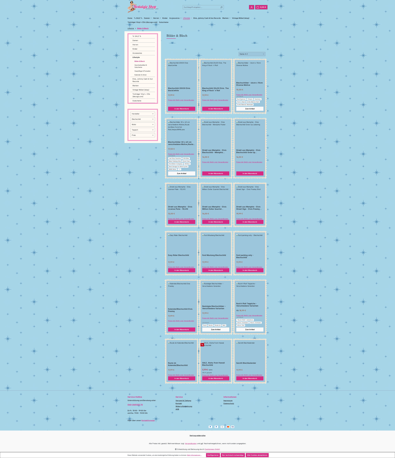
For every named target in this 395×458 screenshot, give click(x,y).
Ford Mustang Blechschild (214, 255)
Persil (205, 325)
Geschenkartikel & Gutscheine (141, 66)
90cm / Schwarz (255, 322)
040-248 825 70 (135, 405)
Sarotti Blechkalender (246, 363)
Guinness (258, 99)
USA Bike (186, 158)
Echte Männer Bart (253, 102)
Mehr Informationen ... (194, 455)
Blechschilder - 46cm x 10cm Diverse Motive (249, 84)
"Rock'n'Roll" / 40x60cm (245, 320)
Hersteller (135, 114)
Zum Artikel (250, 109)
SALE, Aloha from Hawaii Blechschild (213, 364)
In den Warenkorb (181, 109)
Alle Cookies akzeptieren (257, 455)
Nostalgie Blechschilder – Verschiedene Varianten (213, 307)
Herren (135, 45)
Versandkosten (191, 443)
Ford (238, 102)
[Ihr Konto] (251, 7)
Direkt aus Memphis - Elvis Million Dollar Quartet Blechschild (214, 208)
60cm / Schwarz (242, 322)
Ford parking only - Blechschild (244, 256)
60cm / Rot (240, 325)
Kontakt (179, 403)
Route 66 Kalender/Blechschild (178, 364)
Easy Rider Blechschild (178, 255)
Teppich (135, 130)
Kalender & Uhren (141, 75)
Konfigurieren (213, 455)
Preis (134, 135)
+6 (179, 169)
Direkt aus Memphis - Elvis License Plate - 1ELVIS (180, 208)
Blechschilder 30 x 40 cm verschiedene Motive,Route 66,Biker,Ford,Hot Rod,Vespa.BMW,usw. (180, 143)
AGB (177, 409)
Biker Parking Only (175, 161)
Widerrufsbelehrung (184, 406)
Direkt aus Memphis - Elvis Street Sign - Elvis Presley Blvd (248, 208)
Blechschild (136, 119)
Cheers (250, 99)
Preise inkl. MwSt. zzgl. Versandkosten (181, 100)
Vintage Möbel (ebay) (140, 90)
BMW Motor (172, 169)
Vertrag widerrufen (198, 436)
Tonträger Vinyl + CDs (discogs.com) (141, 95)
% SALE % (136, 36)
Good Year (186, 161)
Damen (135, 40)
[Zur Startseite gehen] (143, 7)
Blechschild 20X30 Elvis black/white (179, 89)
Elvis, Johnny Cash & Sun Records (142, 80)
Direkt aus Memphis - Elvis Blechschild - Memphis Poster (214, 151)
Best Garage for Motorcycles (178, 166)
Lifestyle (136, 57)
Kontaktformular (148, 420)
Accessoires (137, 53)
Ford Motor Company (175, 164)
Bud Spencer (241, 99)
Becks (211, 325)
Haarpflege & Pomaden (142, 71)
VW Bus (187, 164)
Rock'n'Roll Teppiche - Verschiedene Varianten (247, 304)
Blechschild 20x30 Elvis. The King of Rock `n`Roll (215, 89)
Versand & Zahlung (183, 401)
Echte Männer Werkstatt (245, 104)
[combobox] (201, 7)
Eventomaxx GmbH (212, 449)
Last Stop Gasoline (175, 158)
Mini (224, 325)
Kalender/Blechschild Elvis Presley (180, 310)
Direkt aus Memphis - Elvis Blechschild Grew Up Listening (248, 151)
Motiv (134, 124)
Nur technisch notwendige (233, 455)
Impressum (228, 401)
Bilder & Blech (140, 61)
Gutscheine (136, 101)
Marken (135, 86)
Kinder (135, 49)
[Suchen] (221, 7)
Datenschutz (229, 403)
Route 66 (218, 325)
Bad (243, 102)
